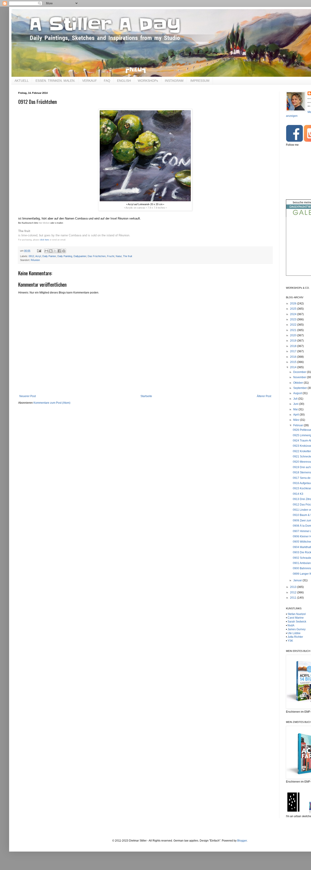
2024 (293, 314)
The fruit (127, 256)
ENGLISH (124, 80)
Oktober (298, 382)
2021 (293, 330)
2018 (293, 346)
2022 (293, 324)
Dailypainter (80, 256)
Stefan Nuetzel (297, 614)
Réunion (35, 260)
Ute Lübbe (294, 633)
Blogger (242, 840)
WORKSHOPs (148, 80)
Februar (298, 425)
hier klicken (44, 223)
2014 (293, 367)
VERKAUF (89, 80)
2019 (293, 340)
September (300, 388)
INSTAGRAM (174, 80)
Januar (298, 580)
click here (44, 240)
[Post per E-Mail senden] (39, 250)
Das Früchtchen (97, 256)
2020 (293, 335)
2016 (293, 356)
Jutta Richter (295, 636)
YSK (290, 640)
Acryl (38, 256)
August (298, 393)
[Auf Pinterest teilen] (63, 251)
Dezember (300, 372)
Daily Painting (64, 256)
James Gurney (297, 629)
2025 (293, 308)
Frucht (110, 256)
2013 (293, 587)
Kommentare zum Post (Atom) (51, 402)
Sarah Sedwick (297, 621)
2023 (293, 319)
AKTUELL (22, 80)
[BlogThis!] (50, 251)
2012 (293, 592)
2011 (293, 597)
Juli (295, 398)
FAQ (107, 80)
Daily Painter (49, 256)
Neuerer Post (27, 396)
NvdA (291, 625)
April (296, 414)
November (300, 377)
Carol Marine (296, 617)
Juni (296, 404)
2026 (293, 303)
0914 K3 (298, 493)
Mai (295, 409)
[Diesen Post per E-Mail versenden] (46, 251)
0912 (31, 256)
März (296, 419)
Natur (119, 256)
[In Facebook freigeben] (59, 251)
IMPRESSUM (199, 80)
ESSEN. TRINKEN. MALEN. (55, 80)
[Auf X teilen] (55, 251)
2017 (293, 351)
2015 (293, 362)
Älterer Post (264, 396)
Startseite (146, 396)
